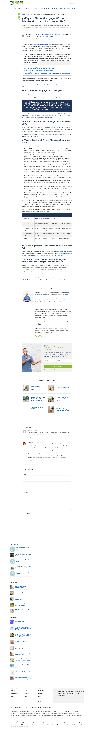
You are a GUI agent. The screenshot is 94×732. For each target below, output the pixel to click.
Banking (63, 8)
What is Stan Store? (20, 621)
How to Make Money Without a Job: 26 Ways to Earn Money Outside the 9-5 (23, 635)
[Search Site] (68, 3)
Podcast (40, 693)
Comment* (26, 492)
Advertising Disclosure (48, 36)
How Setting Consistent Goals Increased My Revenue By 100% (23, 678)
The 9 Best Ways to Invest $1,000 (23, 592)
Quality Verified (32, 39)
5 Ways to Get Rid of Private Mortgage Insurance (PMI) (38, 70)
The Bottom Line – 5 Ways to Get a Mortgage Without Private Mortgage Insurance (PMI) (47, 73)
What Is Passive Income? (21, 641)
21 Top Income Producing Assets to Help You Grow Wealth (23, 610)
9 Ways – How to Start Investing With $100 (23, 672)
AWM (67, 711)
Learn (39, 696)
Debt (78, 8)
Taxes (41, 8)
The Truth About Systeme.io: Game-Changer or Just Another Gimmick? (23, 628)
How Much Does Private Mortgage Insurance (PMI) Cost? (39, 68)
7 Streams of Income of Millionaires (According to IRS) (22, 659)
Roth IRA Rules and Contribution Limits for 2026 (23, 598)
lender (55, 94)
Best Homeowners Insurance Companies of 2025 (22, 604)
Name (25, 474)
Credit (74, 8)
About (40, 699)
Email (25, 480)
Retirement (55, 8)
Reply (32, 437)
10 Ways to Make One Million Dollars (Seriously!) (22, 647)
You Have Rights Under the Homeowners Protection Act (38, 72)
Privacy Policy (42, 707)
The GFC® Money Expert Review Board (55, 34)
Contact (40, 701)
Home (68, 8)
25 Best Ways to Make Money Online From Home (22, 586)
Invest (36, 8)
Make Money (18, 8)
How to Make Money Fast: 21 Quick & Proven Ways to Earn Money (22, 666)
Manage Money (27, 8)
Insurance (47, 8)
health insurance (43, 97)
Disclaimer (49, 707)
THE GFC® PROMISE (44, 39)
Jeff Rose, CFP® (35, 34)
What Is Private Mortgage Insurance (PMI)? (35, 67)
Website (25, 486)
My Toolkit (41, 690)
